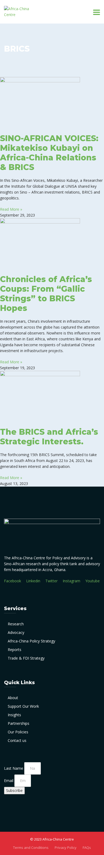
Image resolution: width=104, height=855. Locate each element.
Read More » (11, 209)
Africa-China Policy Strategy (31, 641)
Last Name (14, 768)
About (13, 697)
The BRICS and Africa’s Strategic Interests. (49, 436)
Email (9, 780)
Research (16, 623)
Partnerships (18, 723)
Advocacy (16, 632)
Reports (14, 649)
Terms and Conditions (31, 847)
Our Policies (18, 731)
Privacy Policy (66, 847)
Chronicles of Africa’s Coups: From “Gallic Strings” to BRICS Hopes (46, 293)
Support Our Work (23, 706)
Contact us (17, 740)
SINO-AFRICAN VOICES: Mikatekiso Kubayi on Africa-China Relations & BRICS (49, 152)
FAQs (87, 847)
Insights (14, 714)
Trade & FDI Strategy (26, 658)
